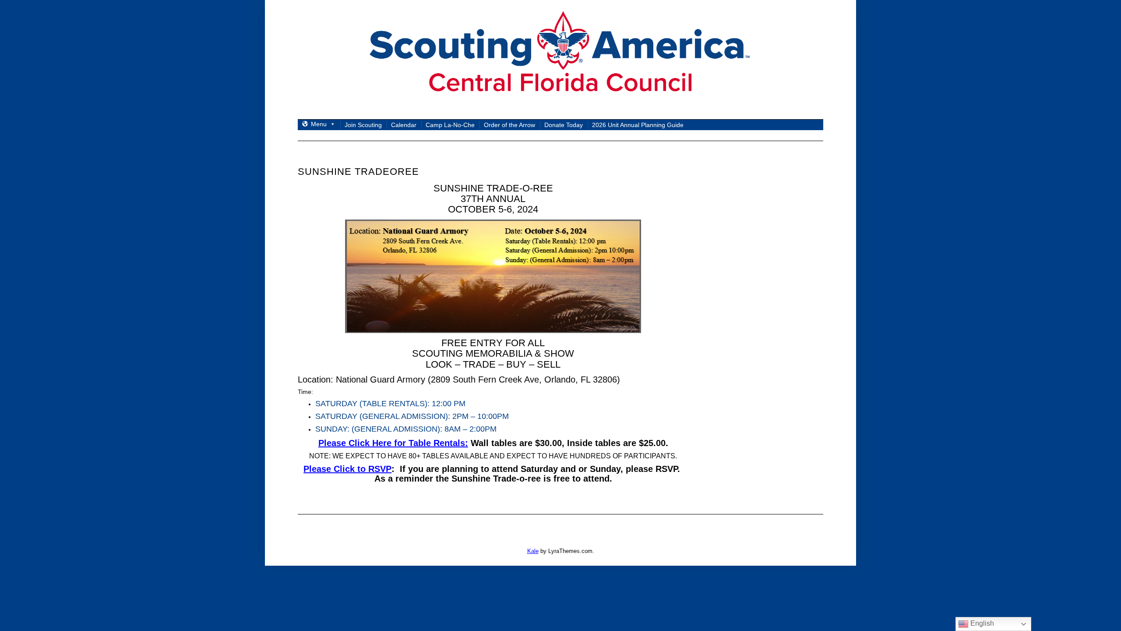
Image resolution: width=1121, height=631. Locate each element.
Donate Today (563, 124)
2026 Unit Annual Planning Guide (638, 124)
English (981, 623)
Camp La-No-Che (450, 124)
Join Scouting (363, 124)
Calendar (403, 124)
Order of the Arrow (509, 124)
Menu (319, 124)
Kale (533, 551)
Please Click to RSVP (347, 469)
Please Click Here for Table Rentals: (393, 443)
